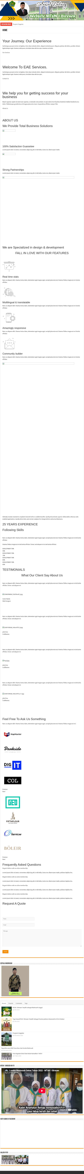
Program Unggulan (18, 24)
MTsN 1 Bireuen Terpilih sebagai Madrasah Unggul (28, 1007)
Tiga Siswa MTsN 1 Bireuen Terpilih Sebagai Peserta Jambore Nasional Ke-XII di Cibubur (38, 1019)
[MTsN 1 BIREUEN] (42, 10)
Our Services (6, 52)
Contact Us (5, 78)
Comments (19, 1003)
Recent (4, 1003)
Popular (11, 1003)
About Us (5, 108)
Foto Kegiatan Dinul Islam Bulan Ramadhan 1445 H (27, 1053)
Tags (26, 1003)
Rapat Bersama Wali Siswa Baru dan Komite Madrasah (28, 24)
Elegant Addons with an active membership (15, 868)
